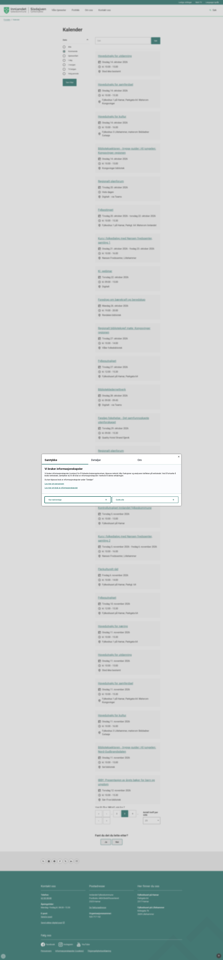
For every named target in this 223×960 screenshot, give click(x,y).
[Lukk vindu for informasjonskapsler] (178, 456)
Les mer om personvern (54, 484)
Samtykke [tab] (51, 460)
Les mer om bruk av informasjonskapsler (61, 488)
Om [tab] (140, 460)
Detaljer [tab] (96, 460)
